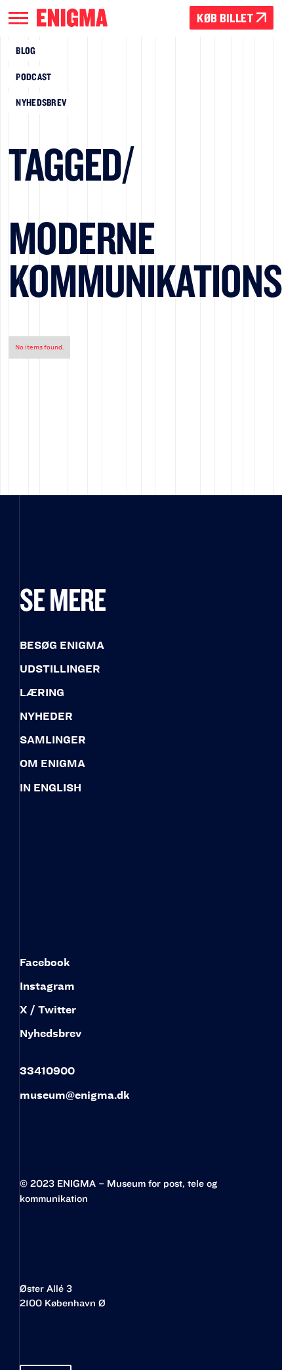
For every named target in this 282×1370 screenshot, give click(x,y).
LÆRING (42, 692)
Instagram (47, 986)
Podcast (33, 76)
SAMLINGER (53, 740)
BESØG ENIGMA (62, 645)
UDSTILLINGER (60, 669)
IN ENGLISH (50, 788)
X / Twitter (48, 1010)
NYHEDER (46, 716)
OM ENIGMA (52, 763)
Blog (25, 50)
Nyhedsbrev (41, 102)
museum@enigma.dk (75, 1095)
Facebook (45, 962)
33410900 (47, 1071)
